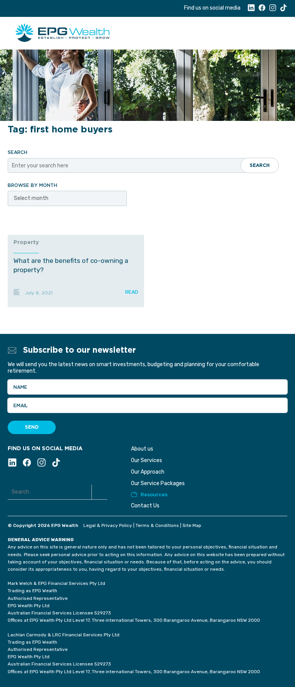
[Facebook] (262, 10)
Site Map (191, 525)
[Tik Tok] (283, 10)
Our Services (146, 460)
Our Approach (147, 472)
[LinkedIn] (251, 10)
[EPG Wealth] (82, 32)
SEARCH (260, 165)
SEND (31, 427)
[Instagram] (273, 10)
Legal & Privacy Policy (107, 525)
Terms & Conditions (157, 525)
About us (142, 449)
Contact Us (145, 505)
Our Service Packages (158, 483)
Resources (154, 494)
